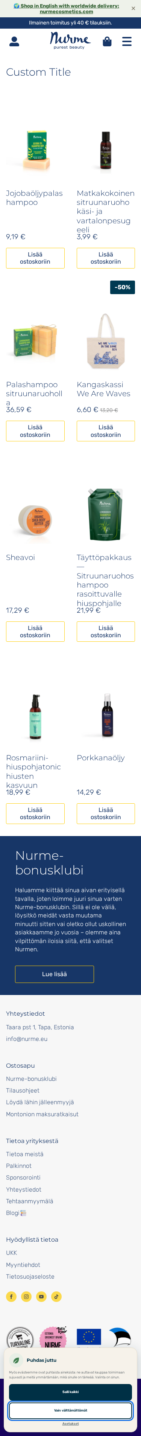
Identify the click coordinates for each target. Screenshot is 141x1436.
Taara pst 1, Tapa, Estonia (40, 1027)
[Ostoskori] (107, 41)
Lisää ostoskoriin (35, 258)
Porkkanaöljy (101, 757)
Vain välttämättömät (70, 1410)
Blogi (13, 1212)
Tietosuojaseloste (30, 1276)
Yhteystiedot (23, 1189)
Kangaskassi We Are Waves (103, 389)
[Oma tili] (14, 41)
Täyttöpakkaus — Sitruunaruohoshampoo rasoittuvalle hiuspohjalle (105, 580)
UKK (11, 1252)
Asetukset (70, 1423)
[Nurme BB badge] (53, 1340)
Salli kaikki (70, 1392)
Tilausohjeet (22, 1090)
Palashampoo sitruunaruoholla (34, 393)
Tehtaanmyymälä (29, 1201)
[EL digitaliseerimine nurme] (103, 1340)
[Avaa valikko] (126, 41)
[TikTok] (56, 1296)
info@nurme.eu (26, 1038)
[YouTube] (41, 1296)
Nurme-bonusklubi (31, 1078)
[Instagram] (26, 1296)
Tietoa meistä (25, 1154)
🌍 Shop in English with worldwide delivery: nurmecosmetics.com (66, 8)
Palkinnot (19, 1165)
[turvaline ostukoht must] (20, 1340)
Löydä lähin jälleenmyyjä (40, 1102)
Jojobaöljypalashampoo (34, 198)
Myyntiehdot (23, 1264)
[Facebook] (11, 1296)
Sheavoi (20, 557)
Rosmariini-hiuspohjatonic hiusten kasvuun (33, 771)
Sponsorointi (23, 1177)
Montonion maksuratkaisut (42, 1114)
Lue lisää (54, 974)
